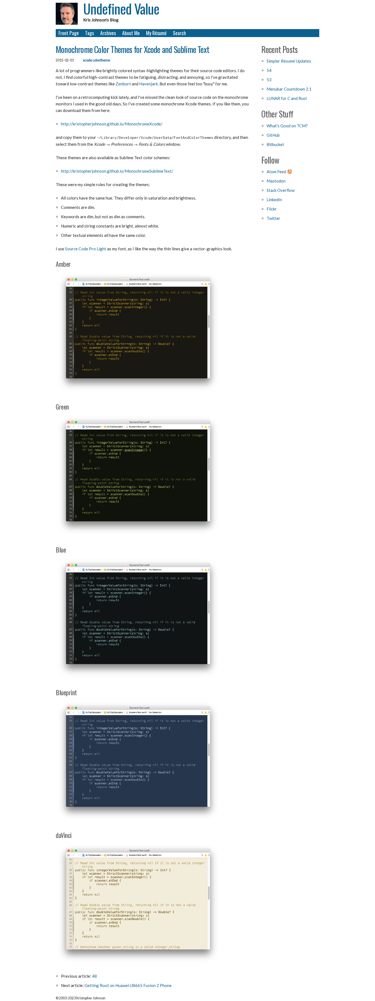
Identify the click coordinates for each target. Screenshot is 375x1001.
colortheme (101, 60)
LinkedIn (274, 199)
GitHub (273, 135)
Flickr (272, 208)
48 (94, 976)
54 (269, 70)
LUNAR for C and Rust (287, 98)
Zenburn (123, 83)
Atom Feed (276, 171)
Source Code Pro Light (85, 248)
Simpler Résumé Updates (289, 60)
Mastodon (276, 180)
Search (179, 33)
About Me (131, 33)
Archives (108, 33)
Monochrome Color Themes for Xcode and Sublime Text (132, 49)
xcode (87, 60)
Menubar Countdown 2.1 (289, 88)
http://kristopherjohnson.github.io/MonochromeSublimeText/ (117, 171)
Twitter (273, 218)
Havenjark (148, 83)
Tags (89, 33)
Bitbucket (275, 144)
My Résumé (156, 33)
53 (269, 79)
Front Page (68, 33)
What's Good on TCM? (287, 125)
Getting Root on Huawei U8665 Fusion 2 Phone (128, 985)
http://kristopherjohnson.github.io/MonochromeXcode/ (112, 123)
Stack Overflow (281, 190)
